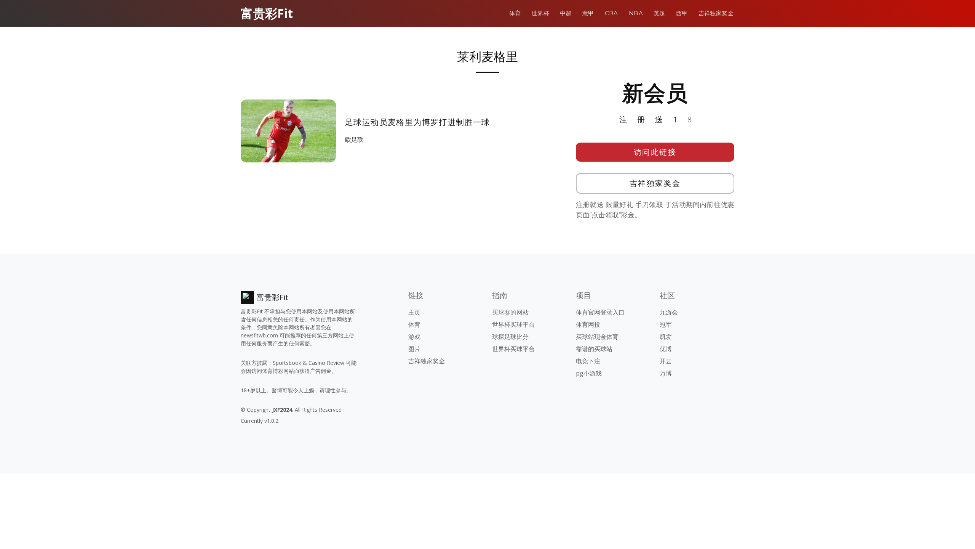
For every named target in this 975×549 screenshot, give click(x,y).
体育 (515, 13)
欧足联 (354, 139)
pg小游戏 (589, 373)
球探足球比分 (510, 336)
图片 (414, 349)
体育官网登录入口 (600, 312)
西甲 (682, 13)
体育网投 (588, 324)
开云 (666, 361)
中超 (566, 13)
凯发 (666, 336)
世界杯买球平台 (513, 324)
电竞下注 (588, 361)
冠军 (666, 324)
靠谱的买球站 (594, 349)
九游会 (669, 312)
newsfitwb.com (259, 335)
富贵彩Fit (267, 13)
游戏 (414, 336)
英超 (659, 13)
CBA (611, 13)
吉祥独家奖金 (716, 13)
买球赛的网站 (510, 312)
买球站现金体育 (597, 336)
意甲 (588, 13)
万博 (666, 373)
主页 (414, 312)
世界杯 (540, 13)
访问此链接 (655, 152)
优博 (666, 349)
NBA (636, 13)
